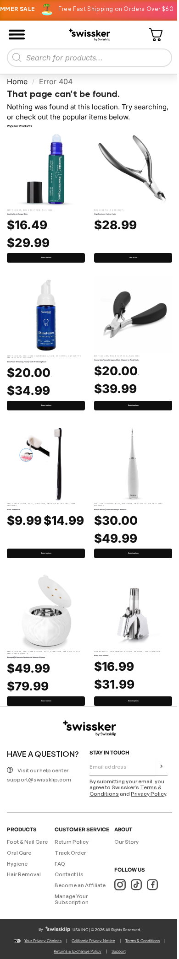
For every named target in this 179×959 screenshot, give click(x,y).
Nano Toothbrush (13, 510)
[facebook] (152, 884)
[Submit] (162, 767)
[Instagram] (120, 884)
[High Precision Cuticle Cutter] (133, 169)
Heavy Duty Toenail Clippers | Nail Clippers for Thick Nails (116, 360)
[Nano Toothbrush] (46, 463)
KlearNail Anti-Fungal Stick (17, 214)
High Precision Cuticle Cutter (105, 214)
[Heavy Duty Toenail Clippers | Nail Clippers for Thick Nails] (133, 315)
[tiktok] (136, 884)
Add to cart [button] (133, 258)
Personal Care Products (147, 651)
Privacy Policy (148, 793)
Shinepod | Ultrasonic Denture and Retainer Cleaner (26, 657)
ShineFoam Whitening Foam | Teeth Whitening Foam (26, 362)
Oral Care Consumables (35, 356)
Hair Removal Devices (121, 651)
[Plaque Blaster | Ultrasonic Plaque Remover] (133, 463)
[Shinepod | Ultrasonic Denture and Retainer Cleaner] (46, 611)
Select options (46, 258)
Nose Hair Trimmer (101, 656)
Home (17, 81)
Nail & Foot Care (32, 210)
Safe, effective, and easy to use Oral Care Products (41, 504)
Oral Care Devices (17, 504)
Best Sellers (14, 210)
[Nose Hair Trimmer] (133, 611)
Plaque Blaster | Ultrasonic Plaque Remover (110, 510)
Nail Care (47, 210)
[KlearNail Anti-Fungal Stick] (46, 169)
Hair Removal (101, 651)
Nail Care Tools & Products (109, 210)
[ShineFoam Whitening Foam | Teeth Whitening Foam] (46, 315)
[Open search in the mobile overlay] (89, 57)
